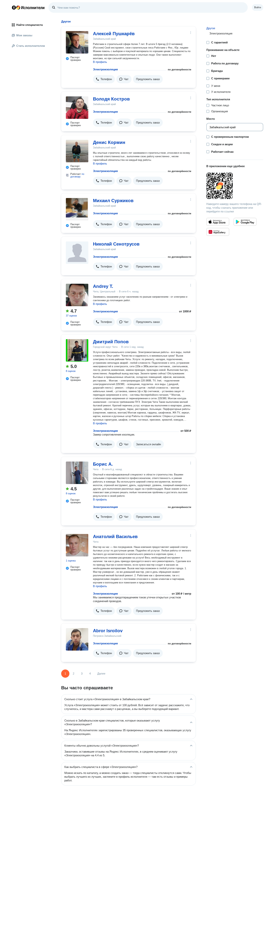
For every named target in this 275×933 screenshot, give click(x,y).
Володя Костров (111, 98)
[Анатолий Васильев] (77, 545)
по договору (77, 175)
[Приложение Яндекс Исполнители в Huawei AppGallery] (217, 232)
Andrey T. (103, 286)
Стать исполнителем (30, 45)
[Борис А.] (77, 473)
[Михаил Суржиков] (77, 209)
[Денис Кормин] (77, 151)
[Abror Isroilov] (77, 639)
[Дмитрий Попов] (77, 350)
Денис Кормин (109, 142)
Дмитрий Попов (111, 341)
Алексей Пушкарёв (114, 33)
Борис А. (103, 464)
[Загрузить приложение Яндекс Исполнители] (234, 186)
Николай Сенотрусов (116, 243)
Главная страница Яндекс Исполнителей (28, 7)
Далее (101, 673)
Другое (210, 28)
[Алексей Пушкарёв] (77, 42)
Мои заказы (24, 35)
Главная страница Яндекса (14, 7)
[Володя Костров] (77, 107)
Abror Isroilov (108, 630)
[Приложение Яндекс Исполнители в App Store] (217, 222)
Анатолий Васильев (115, 536)
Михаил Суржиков (113, 200)
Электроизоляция (105, 69)
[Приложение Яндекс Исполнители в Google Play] (245, 222)
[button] (104, 79)
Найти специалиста (29, 24)
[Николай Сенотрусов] (77, 252)
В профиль (100, 61)
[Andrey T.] (77, 295)
